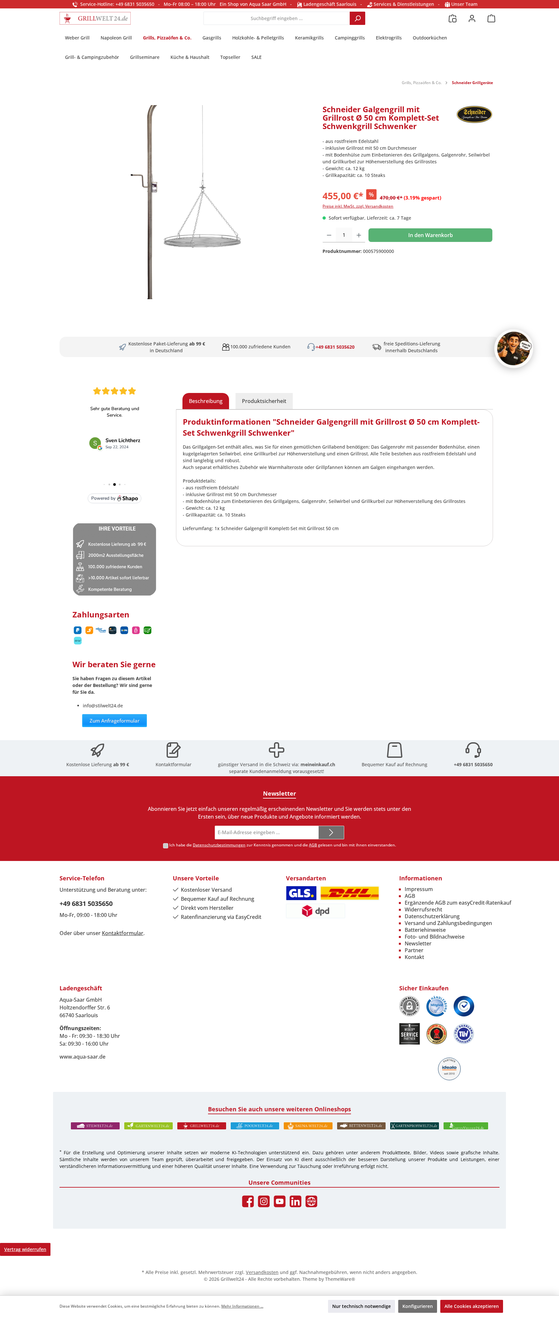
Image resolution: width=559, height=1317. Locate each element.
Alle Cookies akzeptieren (471, 1306)
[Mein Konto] (472, 18)
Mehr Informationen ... (242, 1306)
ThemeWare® (340, 1279)
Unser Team (464, 4)
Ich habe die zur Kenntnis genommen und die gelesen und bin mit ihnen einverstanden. (282, 845)
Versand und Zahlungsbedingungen (448, 923)
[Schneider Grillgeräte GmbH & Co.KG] (474, 120)
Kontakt (414, 957)
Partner (414, 950)
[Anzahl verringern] (329, 235)
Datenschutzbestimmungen (219, 845)
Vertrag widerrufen (25, 1249)
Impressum (419, 889)
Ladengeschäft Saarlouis (329, 4)
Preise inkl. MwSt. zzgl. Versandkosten (358, 206)
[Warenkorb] (491, 18)
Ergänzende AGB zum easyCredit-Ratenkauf (458, 902)
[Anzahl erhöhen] (359, 235)
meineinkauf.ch (318, 764)
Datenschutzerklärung (432, 916)
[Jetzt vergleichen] (452, 18)
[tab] (205, 401)
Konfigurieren (417, 1306)
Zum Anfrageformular (114, 720)
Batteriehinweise (425, 929)
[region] (188, 202)
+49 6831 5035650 (473, 764)
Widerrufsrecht (423, 909)
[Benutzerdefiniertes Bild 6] (464, 1034)
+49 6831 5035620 (335, 347)
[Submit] (331, 833)
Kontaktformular (174, 764)
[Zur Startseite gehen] (95, 18)
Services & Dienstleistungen (403, 4)
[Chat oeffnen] (514, 349)
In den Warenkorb (430, 235)
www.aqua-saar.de (82, 1056)
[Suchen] (357, 18)
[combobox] (276, 18)
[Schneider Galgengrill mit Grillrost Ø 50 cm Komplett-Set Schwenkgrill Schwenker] (187, 202)
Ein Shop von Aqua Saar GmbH (253, 4)
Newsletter (418, 943)
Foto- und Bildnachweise (435, 936)
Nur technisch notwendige (361, 1306)
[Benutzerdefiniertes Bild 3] (464, 1006)
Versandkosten (262, 1272)
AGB (313, 845)
